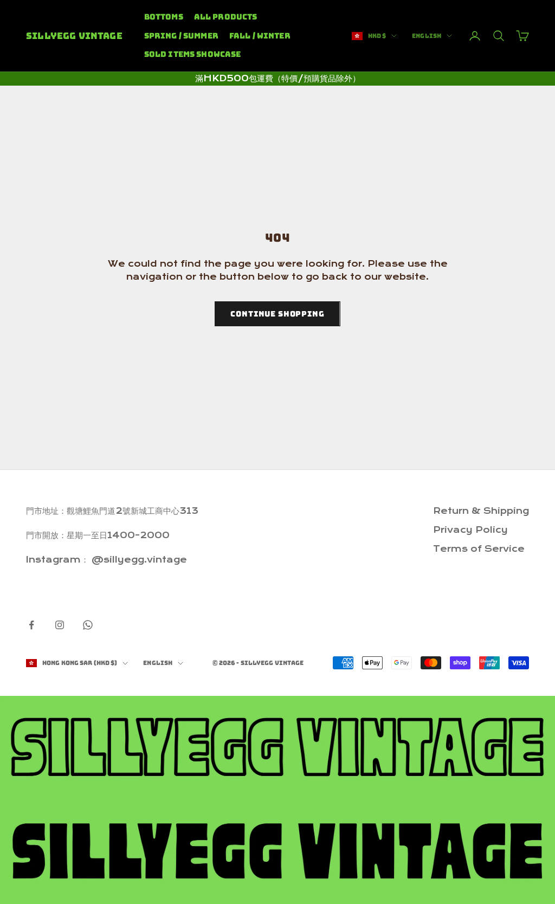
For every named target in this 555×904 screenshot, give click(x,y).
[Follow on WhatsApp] (87, 624)
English (426, 36)
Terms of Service (479, 549)
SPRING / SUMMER (181, 35)
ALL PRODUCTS (225, 16)
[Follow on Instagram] (59, 624)
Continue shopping (277, 314)
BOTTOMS (163, 16)
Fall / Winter (260, 35)
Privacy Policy (470, 530)
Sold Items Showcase (192, 54)
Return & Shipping (481, 511)
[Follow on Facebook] (31, 624)
